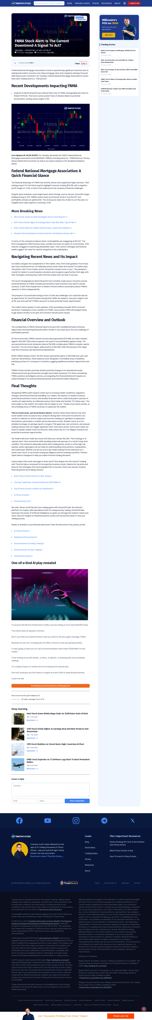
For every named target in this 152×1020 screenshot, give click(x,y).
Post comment (77, 801)
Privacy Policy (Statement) (53, 1000)
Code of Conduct (99, 1000)
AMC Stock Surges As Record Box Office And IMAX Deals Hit (119, 71)
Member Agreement (85, 1000)
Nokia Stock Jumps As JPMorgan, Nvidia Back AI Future (118, 52)
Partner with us (110, 883)
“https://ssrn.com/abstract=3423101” (95, 987)
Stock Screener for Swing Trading (28, 543)
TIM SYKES (19, 50)
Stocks (88, 859)
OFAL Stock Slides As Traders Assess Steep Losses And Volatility (42, 228)
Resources (89, 865)
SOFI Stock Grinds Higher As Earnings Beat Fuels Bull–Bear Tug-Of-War (44, 222)
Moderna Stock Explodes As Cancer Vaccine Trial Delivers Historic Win (44, 233)
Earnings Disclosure (70, 1000)
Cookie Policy (77, 1005)
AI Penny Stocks (21, 495)
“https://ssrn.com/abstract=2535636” (95, 978)
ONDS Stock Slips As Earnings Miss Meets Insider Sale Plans (119, 80)
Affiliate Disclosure (128, 1000)
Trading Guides (91, 853)
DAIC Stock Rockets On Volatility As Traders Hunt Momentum (117, 61)
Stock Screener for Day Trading (27, 550)
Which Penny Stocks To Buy (121, 850)
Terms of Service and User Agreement (30, 1000)
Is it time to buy (26, 63)
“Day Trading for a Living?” (57, 960)
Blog (87, 842)
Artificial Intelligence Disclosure (61, 1005)
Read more (31, 720)
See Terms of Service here (50, 910)
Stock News (90, 847)
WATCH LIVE (135, 3)
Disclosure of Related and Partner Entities (97, 1005)
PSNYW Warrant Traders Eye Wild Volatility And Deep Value (118, 90)
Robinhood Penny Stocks (25, 537)
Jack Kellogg (29, 52)
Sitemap (116, 1005)
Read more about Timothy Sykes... (47, 856)
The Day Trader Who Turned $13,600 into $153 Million (36, 482)
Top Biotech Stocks (22, 556)
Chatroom (125, 883)
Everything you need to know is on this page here (50, 686)
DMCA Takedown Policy (41, 1005)
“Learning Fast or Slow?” (49, 938)
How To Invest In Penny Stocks (123, 856)
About (87, 871)
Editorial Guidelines (113, 1000)
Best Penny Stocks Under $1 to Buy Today (32, 476)
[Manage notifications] (143, 1009)
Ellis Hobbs (50, 52)
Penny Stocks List (21, 501)
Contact (137, 883)
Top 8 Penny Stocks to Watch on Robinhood (33, 489)
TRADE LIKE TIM (120, 1016)
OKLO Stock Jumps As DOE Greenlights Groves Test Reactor (40, 217)
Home (97, 883)
